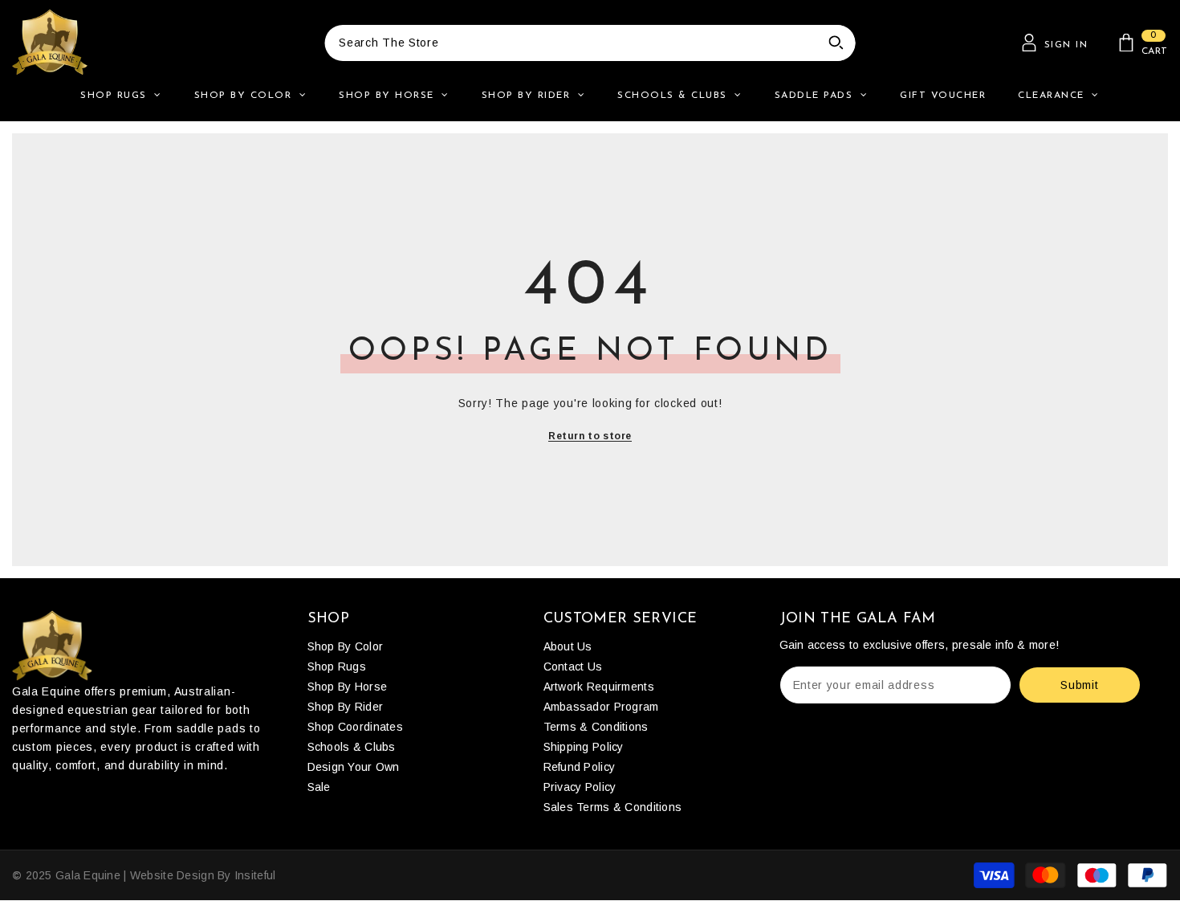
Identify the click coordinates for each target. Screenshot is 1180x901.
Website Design (172, 875)
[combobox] (570, 43)
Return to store (590, 436)
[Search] (590, 43)
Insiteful (255, 875)
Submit (1079, 685)
